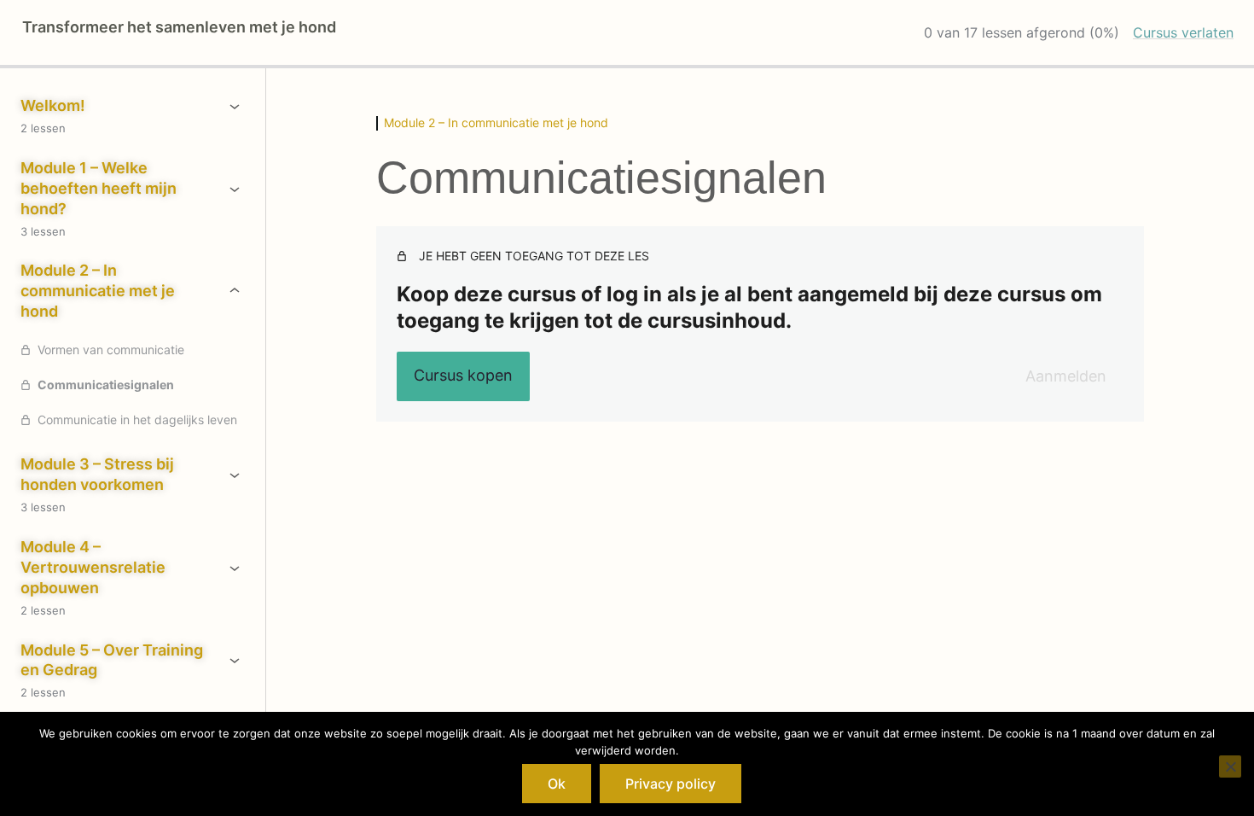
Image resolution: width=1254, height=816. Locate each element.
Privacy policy (670, 783)
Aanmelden (1065, 376)
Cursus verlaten (1183, 32)
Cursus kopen (463, 375)
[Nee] (1230, 766)
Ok (557, 783)
